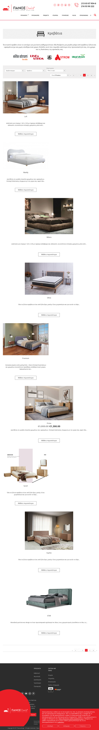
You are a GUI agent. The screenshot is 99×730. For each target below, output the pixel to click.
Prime (49, 423)
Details (25, 134)
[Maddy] (26, 155)
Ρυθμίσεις (83, 726)
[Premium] (26, 339)
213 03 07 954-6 (88, 3)
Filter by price (50, 68)
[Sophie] (49, 530)
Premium (25, 358)
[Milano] (49, 216)
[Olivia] (49, 279)
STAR (49, 616)
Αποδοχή (50, 726)
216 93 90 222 (87, 6)
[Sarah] (26, 466)
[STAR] (49, 595)
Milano (49, 237)
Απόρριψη (66, 726)
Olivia (49, 298)
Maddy (25, 172)
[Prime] (49, 403)
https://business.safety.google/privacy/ (71, 719)
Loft (25, 116)
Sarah (26, 486)
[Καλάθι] (93, 15)
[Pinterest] (33, 693)
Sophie (49, 553)
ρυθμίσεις (61, 722)
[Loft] (26, 97)
